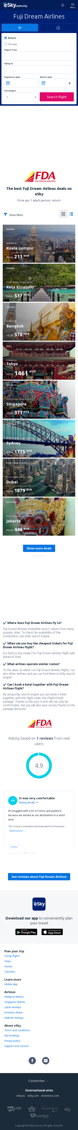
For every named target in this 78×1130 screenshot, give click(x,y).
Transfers (9, 971)
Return (12, 38)
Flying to (8, 63)
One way (12, 44)
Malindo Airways (14, 1017)
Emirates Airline (13, 1012)
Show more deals (39, 548)
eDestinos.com (50, 1095)
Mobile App (11, 984)
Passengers (10, 91)
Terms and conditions (17, 1030)
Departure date (12, 77)
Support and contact (16, 1046)
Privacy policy (12, 1040)
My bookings (11, 1035)
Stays (7, 961)
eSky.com (33, 1095)
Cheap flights (12, 956)
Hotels (8, 966)
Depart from (10, 50)
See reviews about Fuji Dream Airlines (39, 877)
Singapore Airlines (14, 1002)
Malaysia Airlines (14, 996)
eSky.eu (20, 1095)
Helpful (14, 846)
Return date (46, 77)
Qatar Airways (12, 1007)
